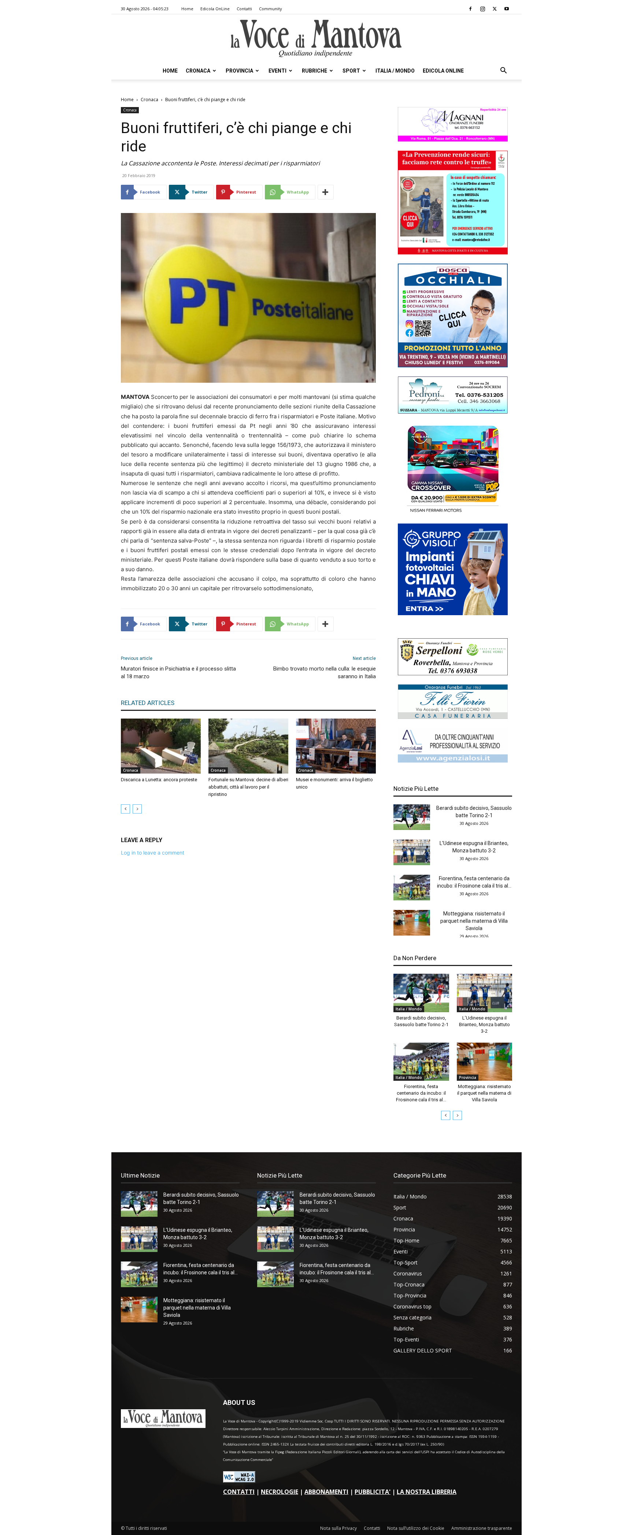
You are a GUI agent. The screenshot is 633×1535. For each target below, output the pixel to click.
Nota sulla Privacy (338, 1528)
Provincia (239, 71)
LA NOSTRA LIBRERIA (426, 1492)
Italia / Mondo (395, 71)
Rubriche (314, 71)
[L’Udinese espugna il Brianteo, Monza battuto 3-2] (411, 852)
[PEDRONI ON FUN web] (453, 411)
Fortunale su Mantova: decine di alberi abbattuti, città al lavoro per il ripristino (248, 787)
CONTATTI (239, 1492)
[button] (503, 71)
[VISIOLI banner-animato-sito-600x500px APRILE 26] (453, 613)
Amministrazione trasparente (481, 1528)
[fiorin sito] (453, 716)
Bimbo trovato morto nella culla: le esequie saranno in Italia (324, 672)
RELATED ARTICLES (147, 702)
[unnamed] (453, 760)
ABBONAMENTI (326, 1492)
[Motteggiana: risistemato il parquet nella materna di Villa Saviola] (411, 923)
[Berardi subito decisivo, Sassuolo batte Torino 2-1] (411, 817)
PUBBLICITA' (372, 1492)
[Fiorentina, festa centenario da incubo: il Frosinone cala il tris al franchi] (411, 887)
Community (270, 8)
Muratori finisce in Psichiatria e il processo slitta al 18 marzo (178, 672)
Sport (351, 71)
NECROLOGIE (279, 1492)
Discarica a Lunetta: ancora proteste (159, 779)
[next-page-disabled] (137, 809)
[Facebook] (470, 9)
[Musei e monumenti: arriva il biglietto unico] (336, 746)
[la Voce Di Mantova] (316, 38)
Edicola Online (443, 71)
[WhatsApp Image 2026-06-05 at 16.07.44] (453, 512)
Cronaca (198, 71)
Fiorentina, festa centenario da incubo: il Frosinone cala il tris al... (421, 1093)
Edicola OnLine (215, 8)
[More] (326, 192)
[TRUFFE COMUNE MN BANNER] (453, 252)
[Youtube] (506, 9)
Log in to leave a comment (152, 852)
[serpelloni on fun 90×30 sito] (453, 673)
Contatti (244, 8)
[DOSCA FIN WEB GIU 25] (453, 365)
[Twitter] (494, 9)
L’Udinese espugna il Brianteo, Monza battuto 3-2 (484, 1024)
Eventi (277, 71)
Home (187, 8)
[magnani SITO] (453, 139)
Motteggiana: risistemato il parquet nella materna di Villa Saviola (474, 921)
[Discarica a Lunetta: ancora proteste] (161, 746)
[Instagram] (482, 9)
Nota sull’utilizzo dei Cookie (415, 1528)
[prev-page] (125, 809)
